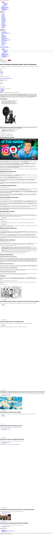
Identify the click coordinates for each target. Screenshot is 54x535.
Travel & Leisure (4, 43)
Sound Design (3, 41)
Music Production (4, 62)
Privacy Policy (4, 531)
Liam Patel (1, 83)
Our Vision (5, 5)
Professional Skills (5, 9)
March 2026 (3, 17)
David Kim (3, 415)
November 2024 (4, 25)
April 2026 (3, 16)
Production (4, 8)
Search (9, 60)
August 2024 (3, 26)
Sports (2, 42)
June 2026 (3, 15)
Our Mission (5, 4)
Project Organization (4, 40)
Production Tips (4, 39)
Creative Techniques (5, 7)
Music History (3, 35)
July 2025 (3, 23)
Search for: (1, 59)
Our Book (3, 1)
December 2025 (4, 19)
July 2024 (3, 27)
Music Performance (4, 36)
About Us (3, 2)
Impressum (3, 530)
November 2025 (4, 20)
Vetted (3, 6)
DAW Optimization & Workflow (6, 33)
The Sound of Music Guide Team (6, 442)
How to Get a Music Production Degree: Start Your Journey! (6, 78)
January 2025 (3, 24)
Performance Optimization (5, 38)
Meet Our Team (5, 3)
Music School (3, 37)
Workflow (3, 45)
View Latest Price (2, 132)
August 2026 (3, 13)
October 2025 (3, 21)
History (3, 34)
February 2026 (4, 18)
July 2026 (3, 14)
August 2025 (3, 22)
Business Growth (4, 31)
